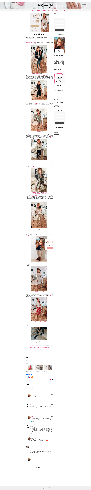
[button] (50, 241)
